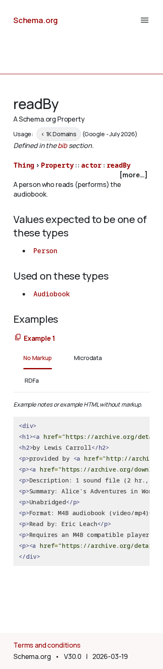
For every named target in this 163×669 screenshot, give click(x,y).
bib (63, 145)
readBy (119, 165)
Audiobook (51, 293)
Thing (23, 165)
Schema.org (35, 20)
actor (91, 165)
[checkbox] (81, 175)
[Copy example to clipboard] (18, 337)
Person (45, 250)
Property (57, 165)
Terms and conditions (47, 645)
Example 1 (39, 338)
